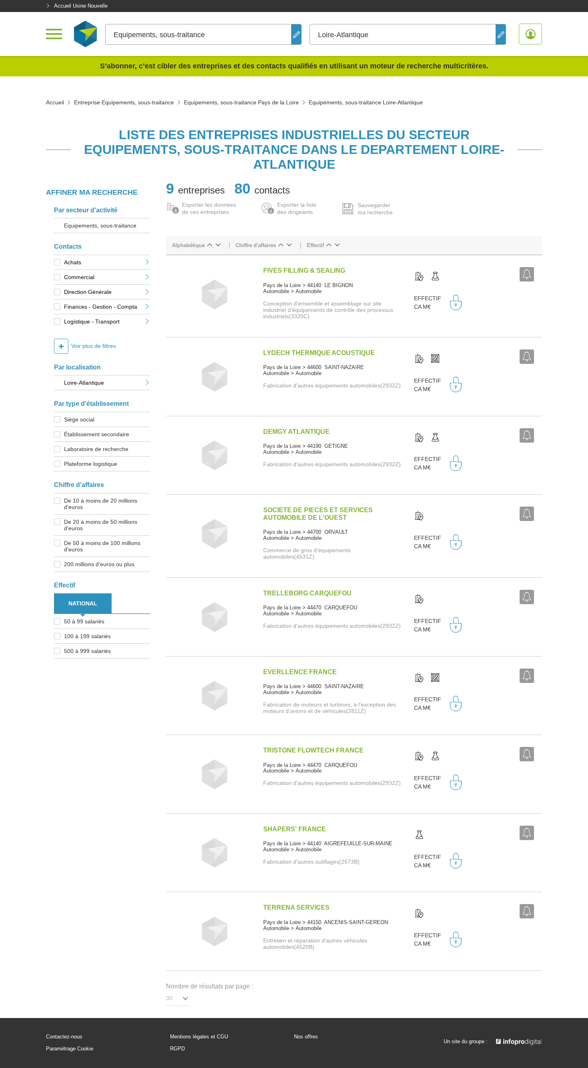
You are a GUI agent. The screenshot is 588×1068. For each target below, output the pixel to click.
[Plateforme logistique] (435, 359)
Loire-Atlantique (84, 382)
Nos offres (306, 1037)
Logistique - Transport (92, 321)
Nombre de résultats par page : (209, 986)
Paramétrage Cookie (69, 1049)
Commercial (79, 277)
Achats (72, 262)
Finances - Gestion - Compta (100, 306)
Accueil (55, 102)
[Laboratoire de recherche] (435, 276)
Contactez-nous (64, 1037)
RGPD (177, 1049)
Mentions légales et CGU (199, 1037)
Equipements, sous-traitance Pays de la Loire (241, 102)
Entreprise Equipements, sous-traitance (124, 102)
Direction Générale (88, 292)
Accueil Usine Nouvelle (81, 6)
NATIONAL (82, 603)
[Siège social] (419, 276)
